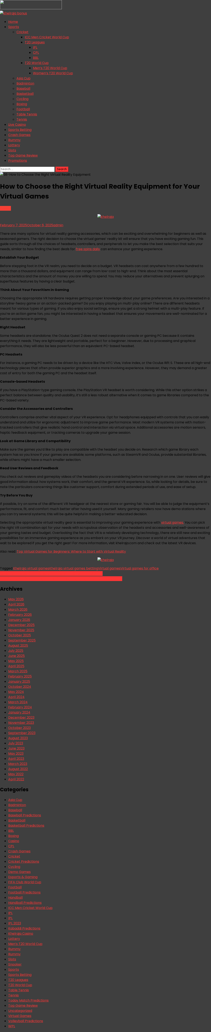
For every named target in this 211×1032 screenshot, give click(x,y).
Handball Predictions (25, 902)
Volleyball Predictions (25, 1021)
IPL (35, 47)
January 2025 (19, 681)
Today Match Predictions (28, 1000)
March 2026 (17, 609)
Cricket (22, 32)
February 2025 (20, 676)
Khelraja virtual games (31, 568)
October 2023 (19, 727)
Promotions (17, 160)
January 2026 (19, 619)
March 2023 (17, 763)
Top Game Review (23, 155)
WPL (11, 1026)
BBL (36, 57)
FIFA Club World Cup (24, 882)
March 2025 (17, 671)
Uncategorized (20, 1010)
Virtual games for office (140, 568)
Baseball (23, 88)
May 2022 (15, 774)
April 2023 (16, 758)
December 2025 (21, 625)
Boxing (21, 104)
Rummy (14, 140)
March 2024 (18, 702)
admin (58, 225)
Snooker (15, 964)
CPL (36, 52)
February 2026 (20, 614)
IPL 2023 (14, 923)
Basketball (25, 93)
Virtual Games (19, 1015)
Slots (12, 150)
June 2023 (16, 748)
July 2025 (15, 650)
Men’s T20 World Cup (50, 68)
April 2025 (16, 666)
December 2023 (21, 717)
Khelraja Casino (20, 933)
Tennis (21, 119)
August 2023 (18, 738)
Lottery (14, 145)
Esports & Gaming (23, 877)
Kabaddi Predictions (24, 928)
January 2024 (19, 712)
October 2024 (19, 686)
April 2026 (16, 604)
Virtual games (109, 568)
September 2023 (21, 733)
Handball (15, 897)
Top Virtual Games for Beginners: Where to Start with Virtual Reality (71, 551)
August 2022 (18, 769)
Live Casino (17, 124)
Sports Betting (20, 129)
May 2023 (15, 753)
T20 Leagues (35, 42)
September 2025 (22, 640)
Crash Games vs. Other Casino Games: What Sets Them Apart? (51, 573)
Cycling (22, 98)
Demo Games (19, 871)
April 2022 (16, 779)
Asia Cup (23, 78)
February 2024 (20, 707)
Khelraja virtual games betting (73, 568)
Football (23, 109)
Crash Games (19, 134)
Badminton (25, 83)
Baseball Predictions (24, 815)
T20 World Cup (37, 62)
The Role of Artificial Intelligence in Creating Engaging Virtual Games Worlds (61, 578)
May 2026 (16, 599)
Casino (5, 208)
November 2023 (21, 722)
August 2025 (18, 645)
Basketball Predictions (26, 825)
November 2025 (21, 630)
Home (13, 21)
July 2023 (15, 743)
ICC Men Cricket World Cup (47, 37)
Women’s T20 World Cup (53, 73)
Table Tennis (26, 114)
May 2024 (16, 691)
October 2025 (19, 635)
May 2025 (16, 661)
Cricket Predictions (23, 861)
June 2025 (16, 655)
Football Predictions (24, 892)
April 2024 (16, 697)
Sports (13, 26)
